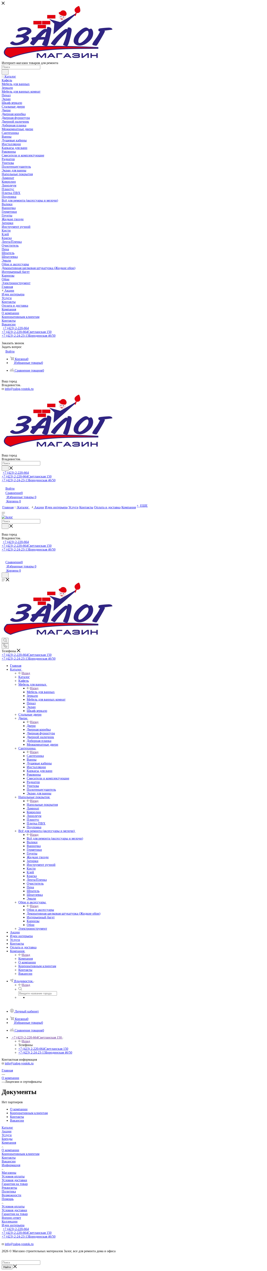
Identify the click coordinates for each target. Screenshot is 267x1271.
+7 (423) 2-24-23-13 (28, 335)
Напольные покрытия (42, 804)
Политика (9, 1191)
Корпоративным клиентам (20, 1154)
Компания (25, 958)
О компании (10, 1150)
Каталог (24, 677)
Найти (7, 1267)
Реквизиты (9, 1187)
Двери (31, 726)
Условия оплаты (13, 1176)
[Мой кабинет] (3, 558)
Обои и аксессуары (40, 910)
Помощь (8, 1199)
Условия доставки (14, 1180)
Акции (6, 1131)
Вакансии (9, 1161)
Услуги (7, 1135)
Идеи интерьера (13, 1225)
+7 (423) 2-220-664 (16, 328)
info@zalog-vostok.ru (19, 389)
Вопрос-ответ (11, 1217)
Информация (11, 1165)
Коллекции (10, 1221)
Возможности (11, 1195)
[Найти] (5, 72)
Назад (26, 673)
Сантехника (35, 756)
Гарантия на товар (15, 1184)
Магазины (9, 1172)
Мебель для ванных (41, 692)
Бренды (7, 1139)
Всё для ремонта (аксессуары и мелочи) (55, 838)
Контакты (9, 1157)
